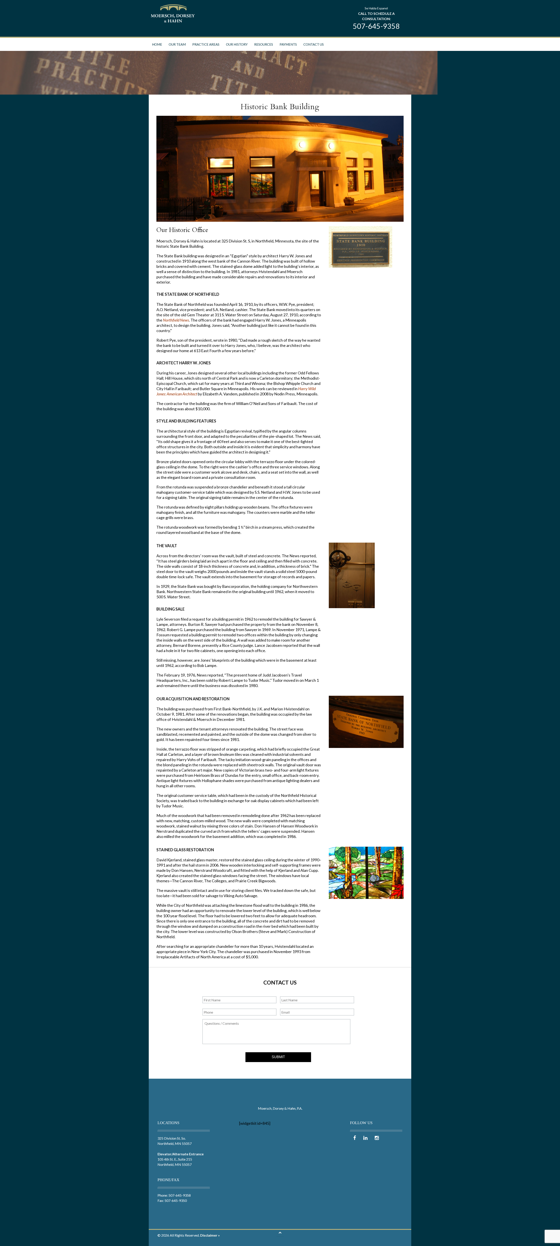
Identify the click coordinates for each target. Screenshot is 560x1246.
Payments (288, 44)
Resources (263, 44)
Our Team (177, 44)
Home (157, 44)
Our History (237, 44)
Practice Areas (205, 44)
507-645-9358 (376, 26)
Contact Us (313, 44)
